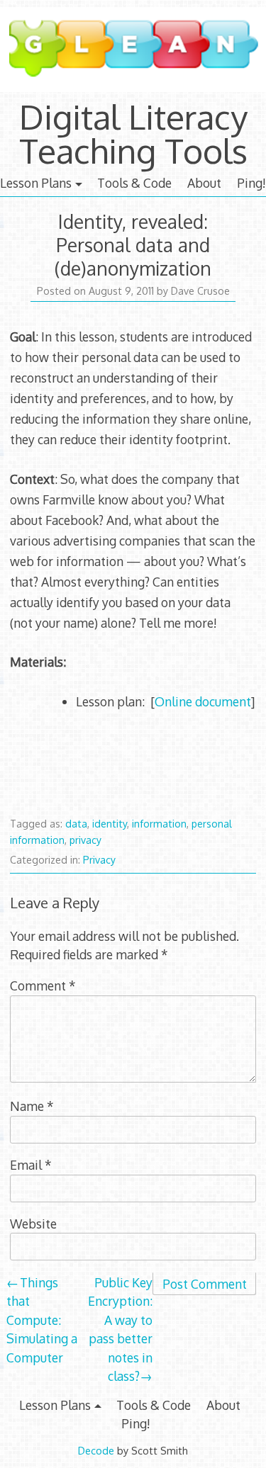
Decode (96, 1450)
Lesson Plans (36, 183)
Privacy (99, 860)
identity (109, 824)
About (204, 183)
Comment (43, 985)
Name (32, 1106)
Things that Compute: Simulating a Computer (41, 1320)
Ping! (251, 183)
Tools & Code (134, 183)
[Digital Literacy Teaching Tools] (133, 91)
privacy (85, 840)
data (76, 824)
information (159, 824)
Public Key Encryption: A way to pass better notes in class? (120, 1329)
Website (33, 1223)
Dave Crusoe (200, 291)
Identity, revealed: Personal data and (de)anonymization (133, 245)
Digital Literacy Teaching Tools (133, 133)
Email (31, 1165)
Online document (203, 701)
